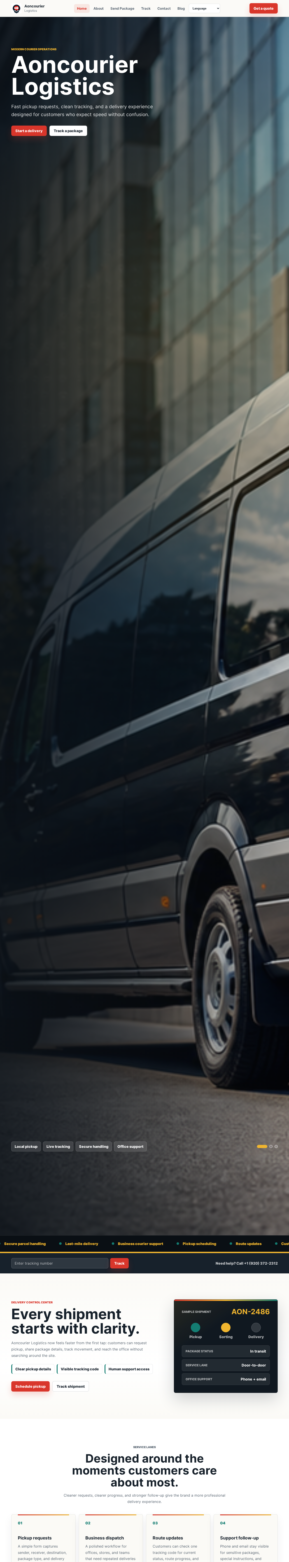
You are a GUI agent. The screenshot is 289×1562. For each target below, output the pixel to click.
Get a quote (264, 8)
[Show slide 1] (262, 1146)
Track (146, 8)
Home (82, 8)
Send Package (122, 8)
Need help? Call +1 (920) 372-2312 (247, 1263)
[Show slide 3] (276, 1146)
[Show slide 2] (271, 1146)
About (98, 8)
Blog (181, 8)
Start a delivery (29, 131)
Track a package (68, 131)
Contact (164, 8)
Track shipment (71, 1386)
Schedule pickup (30, 1386)
